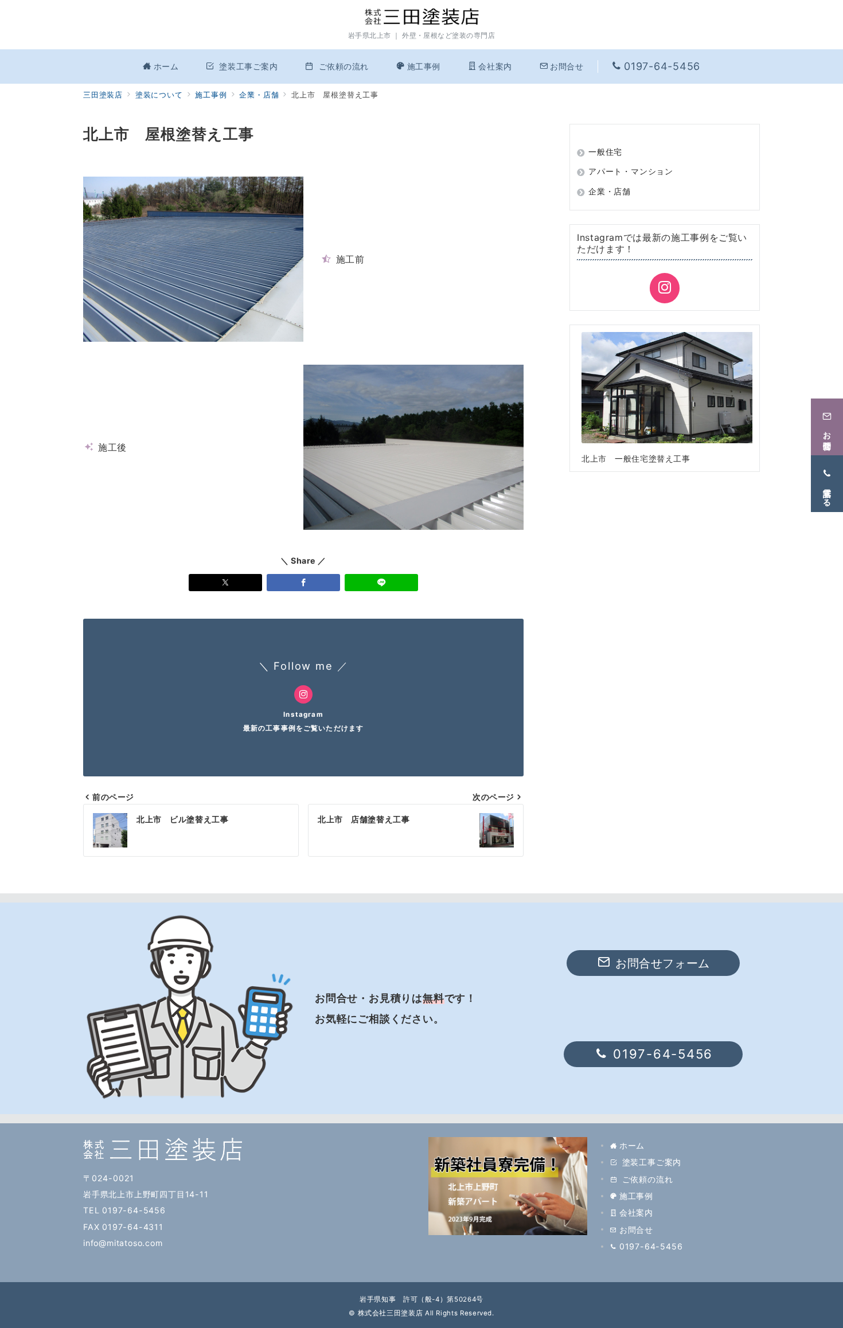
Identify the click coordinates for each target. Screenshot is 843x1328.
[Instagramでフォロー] (303, 694)
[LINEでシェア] (381, 582)
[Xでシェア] (225, 582)
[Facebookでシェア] (303, 582)
